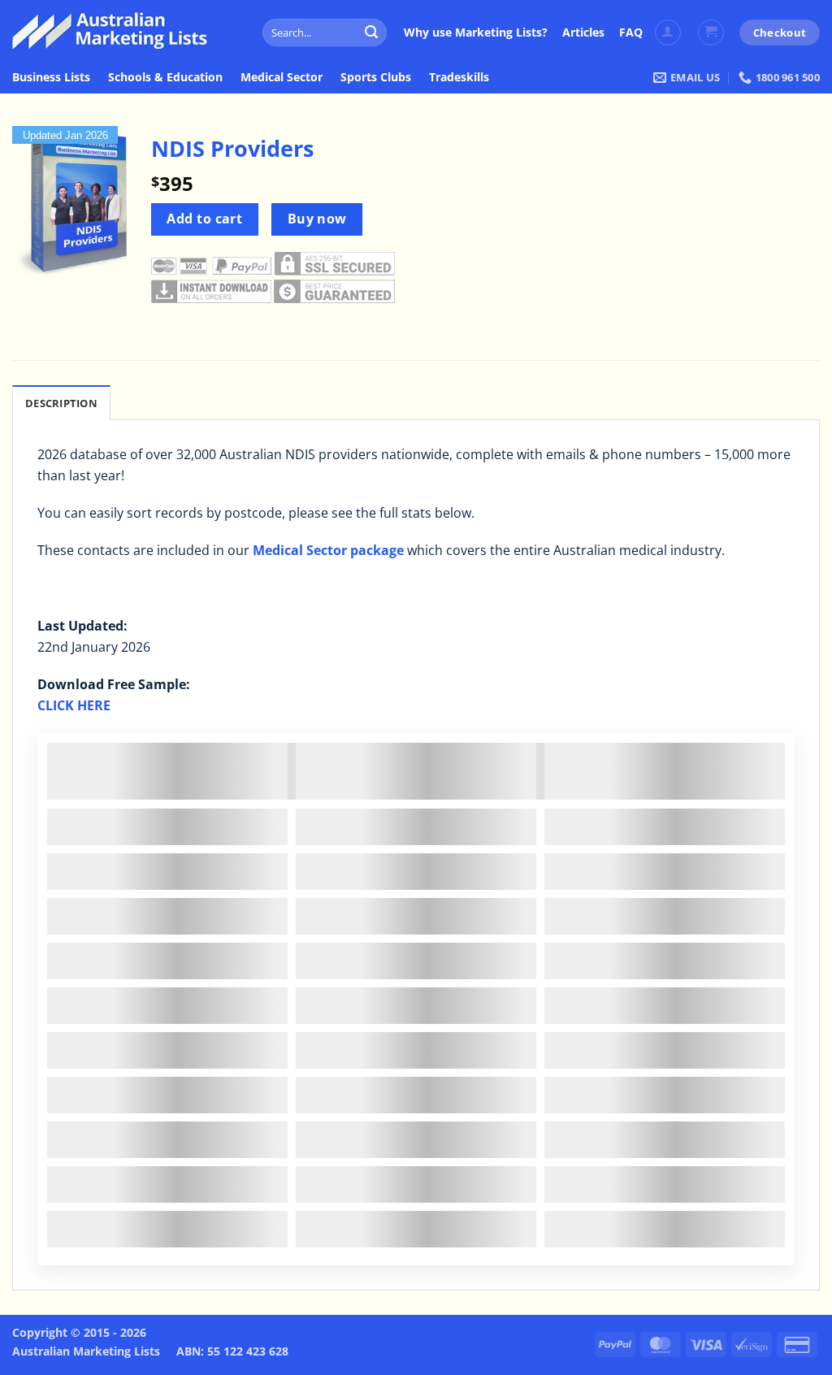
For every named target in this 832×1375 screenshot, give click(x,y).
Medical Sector (281, 77)
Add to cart (204, 219)
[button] (668, 33)
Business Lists (51, 77)
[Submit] (372, 32)
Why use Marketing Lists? (476, 32)
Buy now (317, 219)
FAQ (631, 32)
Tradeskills (459, 77)
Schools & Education (165, 77)
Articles (583, 32)
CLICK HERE (73, 705)
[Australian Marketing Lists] (109, 31)
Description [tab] (61, 403)
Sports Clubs (375, 77)
